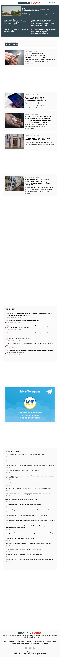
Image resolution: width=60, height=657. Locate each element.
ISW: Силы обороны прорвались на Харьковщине (23, 320)
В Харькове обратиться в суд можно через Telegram (37, 139)
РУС (32, 651)
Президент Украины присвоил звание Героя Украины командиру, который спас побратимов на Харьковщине (30, 326)
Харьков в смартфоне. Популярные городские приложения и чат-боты (35, 98)
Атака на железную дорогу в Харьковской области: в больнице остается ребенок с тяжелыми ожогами (42, 22)
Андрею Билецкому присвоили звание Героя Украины (22, 499)
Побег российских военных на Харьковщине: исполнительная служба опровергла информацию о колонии (29, 314)
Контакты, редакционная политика (14, 641)
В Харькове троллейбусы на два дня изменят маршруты (22, 470)
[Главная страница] (30, 633)
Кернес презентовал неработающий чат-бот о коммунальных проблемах (36, 55)
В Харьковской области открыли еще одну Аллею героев (23, 549)
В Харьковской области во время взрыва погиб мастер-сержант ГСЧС (27, 515)
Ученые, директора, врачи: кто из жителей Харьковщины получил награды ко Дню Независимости (29, 477)
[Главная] (29, 3)
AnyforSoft (34, 655)
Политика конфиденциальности (20, 643)
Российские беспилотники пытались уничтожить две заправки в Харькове (28, 543)
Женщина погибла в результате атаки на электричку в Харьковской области (43, 31)
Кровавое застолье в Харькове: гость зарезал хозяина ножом (24, 460)
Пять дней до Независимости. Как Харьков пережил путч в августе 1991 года (29, 533)
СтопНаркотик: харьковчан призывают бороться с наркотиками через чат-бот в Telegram (37, 182)
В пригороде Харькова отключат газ (18, 338)
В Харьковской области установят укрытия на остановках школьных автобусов (29, 465)
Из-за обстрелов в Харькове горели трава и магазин (21, 483)
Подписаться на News (3, 196)
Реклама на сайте (51, 641)
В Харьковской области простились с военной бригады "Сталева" (27, 333)
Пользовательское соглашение (39, 643)
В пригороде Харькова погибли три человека (16, 30)
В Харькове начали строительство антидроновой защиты (35, 10)
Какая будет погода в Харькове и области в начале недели (23, 554)
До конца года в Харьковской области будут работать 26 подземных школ (28, 488)
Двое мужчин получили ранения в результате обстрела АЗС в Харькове (27, 494)
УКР (51, 2)
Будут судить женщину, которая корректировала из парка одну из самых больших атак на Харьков (30, 351)
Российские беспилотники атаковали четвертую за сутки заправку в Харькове (15, 21)
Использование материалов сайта (34, 641)
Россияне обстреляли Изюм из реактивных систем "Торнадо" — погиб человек (29, 510)
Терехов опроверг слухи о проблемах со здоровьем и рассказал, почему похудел (29, 344)
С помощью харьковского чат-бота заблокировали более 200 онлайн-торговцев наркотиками (39, 118)
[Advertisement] (30, 81)
